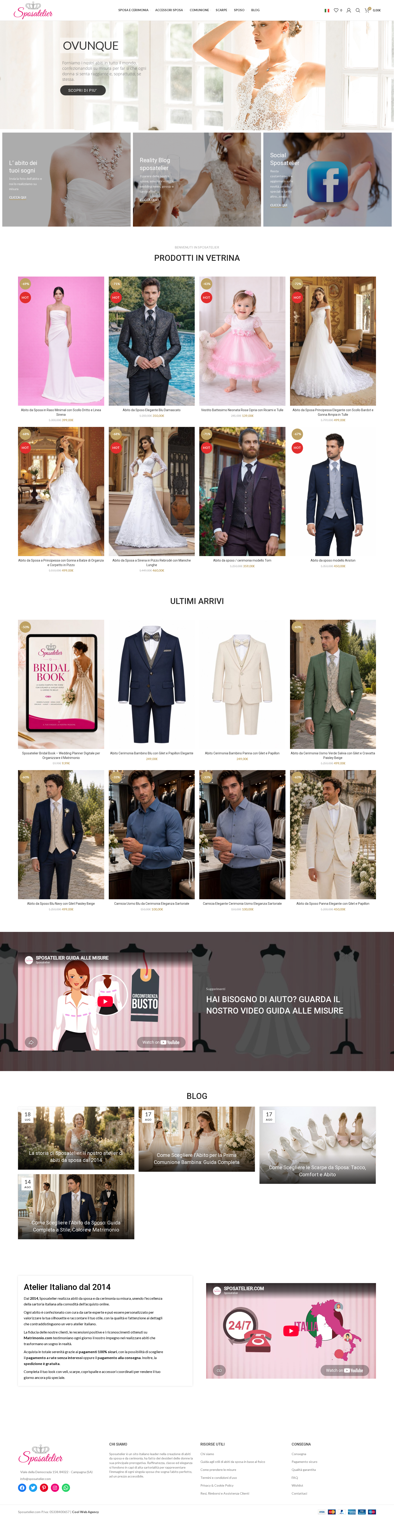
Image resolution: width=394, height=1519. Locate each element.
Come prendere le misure (218, 1470)
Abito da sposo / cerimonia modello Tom (242, 560)
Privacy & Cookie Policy (216, 1485)
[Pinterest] (44, 1488)
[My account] (348, 10)
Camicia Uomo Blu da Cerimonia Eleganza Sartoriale (151, 903)
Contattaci (299, 1493)
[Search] (358, 10)
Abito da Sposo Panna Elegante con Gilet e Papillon (332, 903)
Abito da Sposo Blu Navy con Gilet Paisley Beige (61, 903)
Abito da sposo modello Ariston (333, 560)
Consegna (299, 1454)
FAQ (295, 1478)
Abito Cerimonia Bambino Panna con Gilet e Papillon (242, 753)
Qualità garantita (304, 1470)
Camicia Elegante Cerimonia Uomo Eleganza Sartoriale (242, 903)
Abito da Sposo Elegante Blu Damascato (152, 410)
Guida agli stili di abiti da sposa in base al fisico (232, 1462)
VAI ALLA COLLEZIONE (196, 94)
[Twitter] (33, 1488)
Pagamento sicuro (304, 1462)
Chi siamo (207, 1454)
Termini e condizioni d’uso (218, 1478)
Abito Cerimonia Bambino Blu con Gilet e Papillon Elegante (151, 753)
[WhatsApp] (66, 1488)
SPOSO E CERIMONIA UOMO (197, 75)
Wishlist (297, 1485)
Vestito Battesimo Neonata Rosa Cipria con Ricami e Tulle (242, 410)
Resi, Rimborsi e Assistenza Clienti (224, 1493)
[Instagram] (55, 1488)
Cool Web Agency (85, 1512)
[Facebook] (22, 1488)
